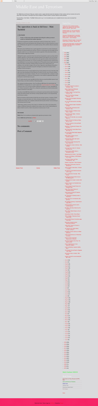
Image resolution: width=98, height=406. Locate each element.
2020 (65, 342)
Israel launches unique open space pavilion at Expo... (72, 139)
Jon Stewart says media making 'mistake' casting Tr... (71, 229)
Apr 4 (66, 313)
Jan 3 (66, 339)
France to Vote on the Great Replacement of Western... (71, 238)
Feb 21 (66, 325)
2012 (65, 358)
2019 (65, 344)
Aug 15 (66, 276)
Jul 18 (66, 284)
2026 (65, 52)
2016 (65, 350)
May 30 (67, 297)
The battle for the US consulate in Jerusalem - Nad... (72, 86)
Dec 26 (66, 64)
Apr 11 (66, 311)
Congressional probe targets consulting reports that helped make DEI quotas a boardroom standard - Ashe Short (72, 44)
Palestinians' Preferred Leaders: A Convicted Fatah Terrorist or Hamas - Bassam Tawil (72, 41)
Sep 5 (66, 270)
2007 (65, 368)
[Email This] (37, 121)
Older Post (57, 168)
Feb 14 (66, 327)
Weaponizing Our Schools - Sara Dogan (73, 154)
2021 (65, 62)
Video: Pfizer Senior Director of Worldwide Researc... (71, 190)
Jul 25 (66, 282)
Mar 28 (66, 315)
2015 (65, 352)
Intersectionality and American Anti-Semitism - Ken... (72, 108)
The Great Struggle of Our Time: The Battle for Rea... (72, 241)
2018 (65, 346)
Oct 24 (66, 82)
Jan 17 (66, 335)
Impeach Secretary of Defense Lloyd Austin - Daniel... (72, 111)
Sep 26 (66, 264)
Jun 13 (66, 293)
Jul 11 (66, 285)
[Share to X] (40, 121)
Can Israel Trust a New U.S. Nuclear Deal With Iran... (72, 149)
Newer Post (19, 168)
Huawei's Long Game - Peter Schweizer (73, 162)
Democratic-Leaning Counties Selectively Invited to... (71, 223)
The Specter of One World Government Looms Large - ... (73, 171)
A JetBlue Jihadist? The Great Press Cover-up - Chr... (72, 93)
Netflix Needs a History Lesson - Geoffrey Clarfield (71, 136)
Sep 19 (66, 266)
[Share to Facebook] (41, 121)
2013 (65, 356)
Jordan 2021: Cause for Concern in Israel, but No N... (72, 226)
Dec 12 (66, 68)
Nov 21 (66, 74)
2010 (65, 362)
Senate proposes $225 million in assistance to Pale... (71, 152)
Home (38, 168)
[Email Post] (35, 121)
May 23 (67, 299)
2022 (65, 60)
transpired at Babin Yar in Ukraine (48, 84)
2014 (65, 354)
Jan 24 (66, 333)
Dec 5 (66, 70)
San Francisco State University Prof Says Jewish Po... (72, 142)
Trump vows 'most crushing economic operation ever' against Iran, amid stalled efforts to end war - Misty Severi (71, 27)
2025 (65, 54)
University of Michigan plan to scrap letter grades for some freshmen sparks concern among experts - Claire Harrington (71, 36)
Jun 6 (66, 295)
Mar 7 (66, 321)
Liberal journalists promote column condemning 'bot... (72, 205)
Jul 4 (66, 287)
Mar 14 (66, 319)
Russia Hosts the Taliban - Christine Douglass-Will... (72, 114)
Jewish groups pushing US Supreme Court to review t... (72, 193)
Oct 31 (66, 80)
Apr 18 (66, 309)
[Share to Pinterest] (43, 121)
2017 (65, 348)
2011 (65, 360)
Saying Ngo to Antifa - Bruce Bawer (72, 214)
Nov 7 (66, 78)
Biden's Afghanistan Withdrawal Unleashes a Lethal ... (71, 90)
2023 (65, 58)
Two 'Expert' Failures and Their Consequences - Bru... (71, 160)
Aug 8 (66, 278)
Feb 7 (66, 329)
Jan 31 (66, 331)
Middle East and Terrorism (39, 7)
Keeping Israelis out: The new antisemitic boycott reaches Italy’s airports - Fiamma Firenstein (71, 31)
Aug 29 (66, 272)
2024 (65, 56)
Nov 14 (66, 76)
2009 (65, 364)
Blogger (61, 403)
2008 (65, 366)
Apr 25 (66, 307)
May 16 (67, 301)
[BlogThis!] (39, 121)
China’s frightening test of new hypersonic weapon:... (71, 244)
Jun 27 (66, 290)
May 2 (66, 305)
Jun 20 (66, 291)
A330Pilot (52, 403)
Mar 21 (66, 317)
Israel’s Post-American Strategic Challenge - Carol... (71, 96)
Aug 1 (66, 280)
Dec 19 (66, 66)
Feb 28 (66, 323)
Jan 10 (66, 337)
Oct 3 (66, 262)
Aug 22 (66, 274)
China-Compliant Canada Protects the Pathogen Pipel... (73, 187)
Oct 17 (66, 84)
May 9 (66, 303)
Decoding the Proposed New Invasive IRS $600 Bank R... (72, 177)
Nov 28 (66, 72)
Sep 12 (66, 268)
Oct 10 (66, 260)
